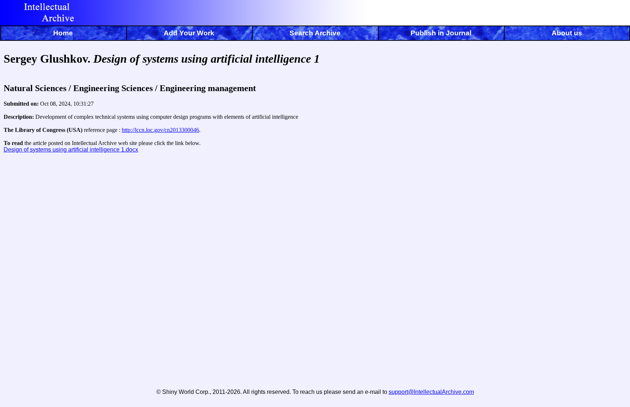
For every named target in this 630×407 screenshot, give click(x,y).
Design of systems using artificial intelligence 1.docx (71, 149)
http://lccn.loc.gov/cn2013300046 (160, 130)
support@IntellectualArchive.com (431, 392)
